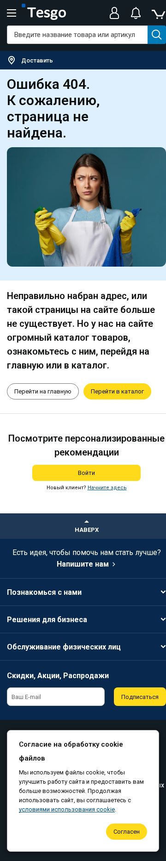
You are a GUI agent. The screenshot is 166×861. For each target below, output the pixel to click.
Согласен (126, 831)
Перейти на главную (42, 391)
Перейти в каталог (117, 391)
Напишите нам (83, 564)
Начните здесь (107, 488)
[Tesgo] (44, 13)
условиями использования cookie (67, 809)
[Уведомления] (135, 13)
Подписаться (140, 696)
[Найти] (157, 34)
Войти (86, 472)
